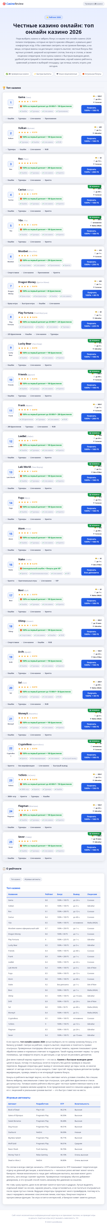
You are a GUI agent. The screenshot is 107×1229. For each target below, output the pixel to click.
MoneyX (28, 713)
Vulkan (26, 128)
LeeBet (25, 436)
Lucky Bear (30, 343)
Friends (26, 374)
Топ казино (15, 879)
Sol (22, 682)
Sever (25, 836)
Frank (25, 405)
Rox (23, 158)
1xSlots (26, 775)
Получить (91, 109)
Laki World (30, 466)
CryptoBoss (31, 744)
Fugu (24, 497)
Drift (24, 651)
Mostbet (27, 251)
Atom (24, 528)
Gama (24, 97)
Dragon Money (33, 282)
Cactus (25, 189)
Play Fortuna (32, 312)
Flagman (28, 806)
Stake (24, 559)
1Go (22, 220)
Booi (23, 590)
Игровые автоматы (32, 879)
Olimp (25, 621)
